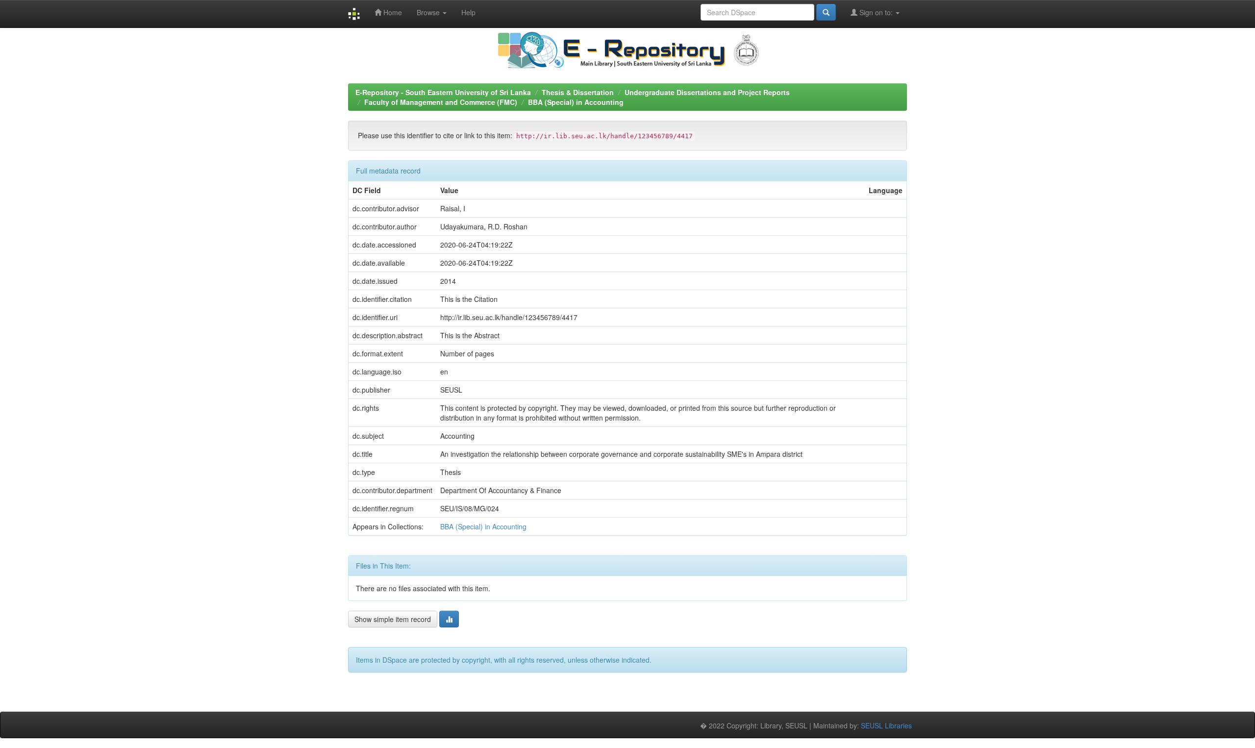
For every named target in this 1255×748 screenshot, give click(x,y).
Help (468, 12)
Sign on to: (876, 12)
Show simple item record (392, 619)
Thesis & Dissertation (578, 92)
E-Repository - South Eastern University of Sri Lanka (443, 92)
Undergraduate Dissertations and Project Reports (707, 92)
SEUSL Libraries (886, 725)
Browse (429, 12)
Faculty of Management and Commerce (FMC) (440, 102)
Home (391, 12)
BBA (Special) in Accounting (576, 102)
